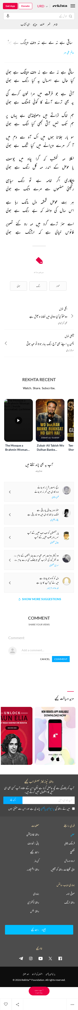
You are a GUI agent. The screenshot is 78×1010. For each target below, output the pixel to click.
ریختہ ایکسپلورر (33, 869)
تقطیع (72, 852)
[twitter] (50, 958)
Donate (25, 6)
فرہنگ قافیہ (69, 843)
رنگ (38, 286)
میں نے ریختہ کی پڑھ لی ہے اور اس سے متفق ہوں (39, 809)
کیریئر (36, 860)
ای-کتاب (25, 24)
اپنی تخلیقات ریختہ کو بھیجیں (63, 869)
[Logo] (60, 6)
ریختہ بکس (34, 911)
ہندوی (36, 893)
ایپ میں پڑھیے (39, 991)
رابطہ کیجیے (34, 852)
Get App (10, 6)
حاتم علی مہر (69, 52)
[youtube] (40, 958)
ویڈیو (35, 24)
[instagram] (30, 958)
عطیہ (73, 834)
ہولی (18, 286)
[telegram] (21, 958)
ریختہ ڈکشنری (33, 902)
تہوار (58, 286)
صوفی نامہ (70, 893)
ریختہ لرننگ (69, 902)
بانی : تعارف (33, 843)
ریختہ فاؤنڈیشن (32, 834)
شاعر (55, 24)
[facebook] (60, 958)
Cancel (45, 659)
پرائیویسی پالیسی (47, 809)
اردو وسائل (69, 860)
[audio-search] (8, 16)
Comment (60, 659)
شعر (48, 24)
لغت (42, 24)
